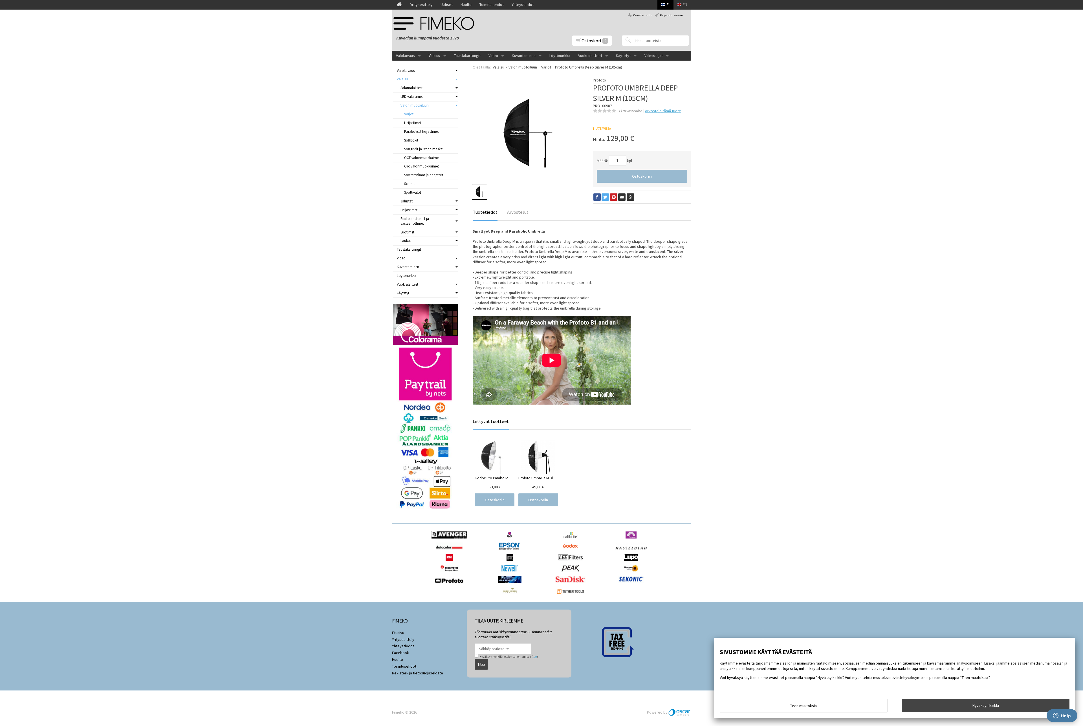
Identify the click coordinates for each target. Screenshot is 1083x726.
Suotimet (407, 232)
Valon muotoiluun (414, 105)
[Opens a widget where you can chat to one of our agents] (1061, 716)
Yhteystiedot (523, 4)
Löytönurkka (559, 55)
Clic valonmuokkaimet (421, 166)
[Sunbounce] (511, 595)
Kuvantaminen (524, 55)
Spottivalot (412, 192)
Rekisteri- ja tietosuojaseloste (417, 673)
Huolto (466, 4)
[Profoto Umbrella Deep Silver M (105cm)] (527, 132)
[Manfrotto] (450, 573)
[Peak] (571, 573)
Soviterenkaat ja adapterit (423, 175)
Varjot (408, 114)
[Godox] (572, 550)
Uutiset (447, 4)
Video (493, 55)
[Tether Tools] (572, 595)
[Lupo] (632, 562)
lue (535, 657)
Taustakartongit (467, 55)
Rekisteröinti (642, 15)
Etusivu (398, 632)
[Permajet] (632, 573)
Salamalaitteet (411, 87)
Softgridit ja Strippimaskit (423, 149)
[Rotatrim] (511, 584)
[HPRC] (450, 562)
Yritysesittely (421, 4)
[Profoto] (450, 584)
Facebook (400, 652)
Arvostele (663, 110)
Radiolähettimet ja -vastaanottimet (415, 221)
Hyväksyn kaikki (985, 705)
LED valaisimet (411, 96)
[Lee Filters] (571, 562)
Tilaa (481, 664)
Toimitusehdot (491, 4)
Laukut (405, 240)
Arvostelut (518, 212)
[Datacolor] (450, 550)
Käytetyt (623, 55)
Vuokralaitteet (590, 55)
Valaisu (434, 55)
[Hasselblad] (632, 550)
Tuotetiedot (485, 212)
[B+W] (511, 539)
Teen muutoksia (803, 705)
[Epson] (511, 550)
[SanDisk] (572, 584)
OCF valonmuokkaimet (422, 157)
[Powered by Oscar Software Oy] (679, 712)
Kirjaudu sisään (671, 15)
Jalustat (406, 201)
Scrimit (409, 183)
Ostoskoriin (642, 176)
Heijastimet (412, 122)
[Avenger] (451, 539)
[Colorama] (632, 539)
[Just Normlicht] (511, 562)
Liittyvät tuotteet (491, 421)
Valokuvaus (405, 55)
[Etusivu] (399, 5)
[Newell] (511, 573)
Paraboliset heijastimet (421, 131)
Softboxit (411, 140)
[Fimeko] (435, 23)
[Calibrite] (572, 539)
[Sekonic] (632, 584)
